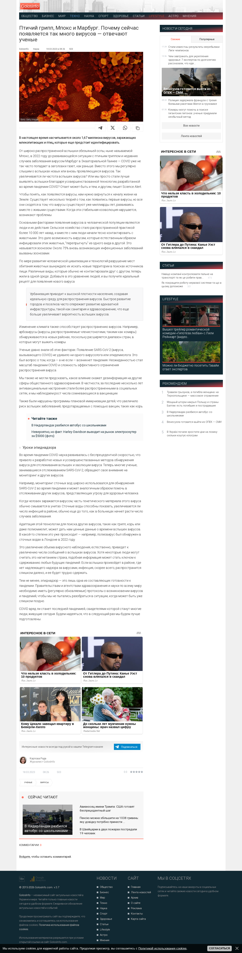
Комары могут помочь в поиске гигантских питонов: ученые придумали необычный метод (192, 113)
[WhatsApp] (125, 127)
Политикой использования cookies (162, 948)
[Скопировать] (137, 128)
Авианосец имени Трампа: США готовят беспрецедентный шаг (107, 808)
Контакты (137, 913)
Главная (135, 887)
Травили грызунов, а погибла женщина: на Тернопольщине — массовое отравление (193, 394)
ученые (28, 782)
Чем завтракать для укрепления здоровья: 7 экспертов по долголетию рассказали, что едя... (192, 60)
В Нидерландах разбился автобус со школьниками (69, 425)
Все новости (191, 125)
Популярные (207, 39)
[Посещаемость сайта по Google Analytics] (38, 879)
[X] (112, 127)
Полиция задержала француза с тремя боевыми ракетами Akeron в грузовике (192, 102)
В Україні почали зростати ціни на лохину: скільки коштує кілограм (192, 433)
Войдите (24, 856)
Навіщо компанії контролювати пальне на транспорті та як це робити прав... (187, 275)
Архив (134, 897)
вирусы (44, 782)
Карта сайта (138, 918)
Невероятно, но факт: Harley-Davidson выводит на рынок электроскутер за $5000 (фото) (84, 434)
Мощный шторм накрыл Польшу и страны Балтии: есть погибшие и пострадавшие (193, 403)
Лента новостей (191, 136)
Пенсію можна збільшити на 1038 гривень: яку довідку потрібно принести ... (109, 820)
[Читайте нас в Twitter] (172, 905)
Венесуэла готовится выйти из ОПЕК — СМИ (194, 422)
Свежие (175, 39)
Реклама (136, 908)
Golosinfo (30, 6)
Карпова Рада (38, 758)
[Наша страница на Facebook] (161, 905)
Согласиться (219, 948)
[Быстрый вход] (217, 6)
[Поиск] (204, 6)
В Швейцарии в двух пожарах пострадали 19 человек (108, 831)
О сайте (135, 903)
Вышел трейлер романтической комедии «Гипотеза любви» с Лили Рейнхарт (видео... (188, 333)
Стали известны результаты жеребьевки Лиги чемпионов (194, 48)
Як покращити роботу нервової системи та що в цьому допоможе (191, 284)
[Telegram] (100, 127)
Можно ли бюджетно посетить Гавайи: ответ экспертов (190, 367)
